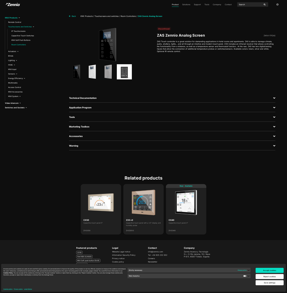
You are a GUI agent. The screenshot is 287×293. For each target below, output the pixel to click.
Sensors (11, 74)
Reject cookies (269, 276)
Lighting (11, 60)
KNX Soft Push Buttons (20, 40)
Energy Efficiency (15, 78)
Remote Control (14, 22)
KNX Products (11, 18)
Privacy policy (18, 289)
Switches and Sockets (15, 107)
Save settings (269, 283)
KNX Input (12, 69)
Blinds (10, 56)
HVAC (10, 65)
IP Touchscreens (18, 31)
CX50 (86, 220)
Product (175, 4)
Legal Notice (28, 289)
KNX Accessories (15, 92)
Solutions (186, 4)
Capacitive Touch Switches (22, 36)
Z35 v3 (129, 220)
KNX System (13, 96)
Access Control (14, 87)
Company (217, 4)
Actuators (12, 51)
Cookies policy (8, 289)
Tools (206, 4)
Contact (228, 4)
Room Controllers (18, 45)
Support (197, 4)
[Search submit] (264, 4)
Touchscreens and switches (107, 16)
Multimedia (12, 83)
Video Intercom (11, 103)
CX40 (171, 220)
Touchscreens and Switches (20, 27)
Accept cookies (269, 270)
